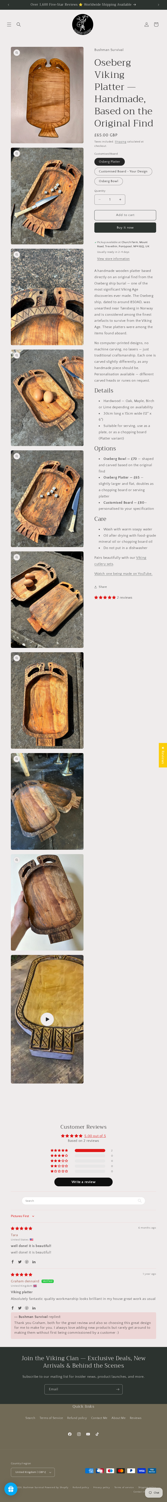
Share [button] (103, 587)
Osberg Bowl (108, 181)
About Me (118, 1418)
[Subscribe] (117, 1389)
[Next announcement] (158, 5)
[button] (9, 24)
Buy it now (125, 227)
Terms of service (124, 1487)
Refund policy (77, 1418)
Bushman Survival (33, 1487)
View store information (113, 259)
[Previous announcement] (8, 5)
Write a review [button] (83, 1182)
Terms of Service (51, 1418)
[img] (21, 1229)
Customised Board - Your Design (123, 171)
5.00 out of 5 (95, 1136)
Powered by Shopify (56, 1487)
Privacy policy (101, 1487)
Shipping (120, 141)
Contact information (145, 1492)
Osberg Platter (109, 161)
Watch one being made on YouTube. (123, 574)
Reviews (136, 1418)
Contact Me (99, 1418)
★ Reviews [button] (163, 755)
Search (30, 1418)
